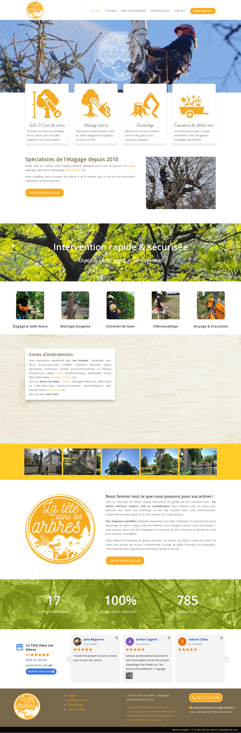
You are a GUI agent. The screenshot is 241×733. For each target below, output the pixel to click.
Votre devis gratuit (44, 192)
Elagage (111, 11)
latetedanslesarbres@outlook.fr (214, 708)
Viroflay (67, 377)
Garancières (133, 707)
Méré (59, 373)
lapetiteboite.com (228, 729)
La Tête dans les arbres (205, 729)
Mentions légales (180, 729)
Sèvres (130, 719)
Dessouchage (160, 11)
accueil (96, 11)
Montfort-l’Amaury (159, 707)
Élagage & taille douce (30, 326)
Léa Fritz (195, 639)
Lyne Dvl (89, 639)
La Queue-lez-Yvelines (148, 711)
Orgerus (131, 711)
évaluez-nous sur (39, 671)
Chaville (66, 381)
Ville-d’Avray (142, 719)
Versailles (56, 377)
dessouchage (73, 170)
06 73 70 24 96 (208, 697)
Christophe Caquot (149, 639)
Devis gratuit (203, 11)
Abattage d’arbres (133, 11)
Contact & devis (76, 709)
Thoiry (144, 707)
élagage (130, 165)
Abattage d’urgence (75, 326)
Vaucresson (54, 390)
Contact (179, 11)
